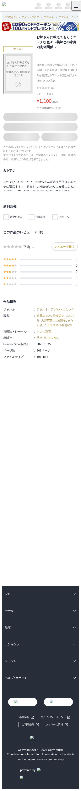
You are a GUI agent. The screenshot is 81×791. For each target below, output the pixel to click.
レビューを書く (45, 94)
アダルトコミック (69, 17)
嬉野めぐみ (16, 216)
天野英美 (47, 320)
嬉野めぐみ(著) (45, 64)
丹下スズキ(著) (57, 75)
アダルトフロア (30, 17)
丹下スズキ (51, 325)
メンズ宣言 (49, 80)
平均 (26, 247)
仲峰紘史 (41, 216)
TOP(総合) (11, 17)
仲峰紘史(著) (61, 64)
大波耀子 (60, 320)
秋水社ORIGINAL (48, 337)
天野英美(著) (51, 70)
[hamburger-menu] (76, 6)
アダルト (49, 17)
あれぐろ (64, 216)
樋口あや (66, 325)
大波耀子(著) (67, 70)
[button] (56, 724)
